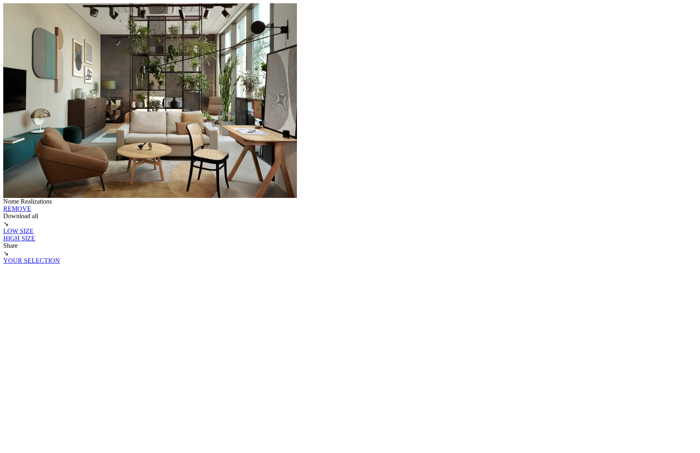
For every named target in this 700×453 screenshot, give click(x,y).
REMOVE (17, 208)
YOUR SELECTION (31, 260)
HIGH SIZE (19, 238)
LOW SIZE (18, 231)
